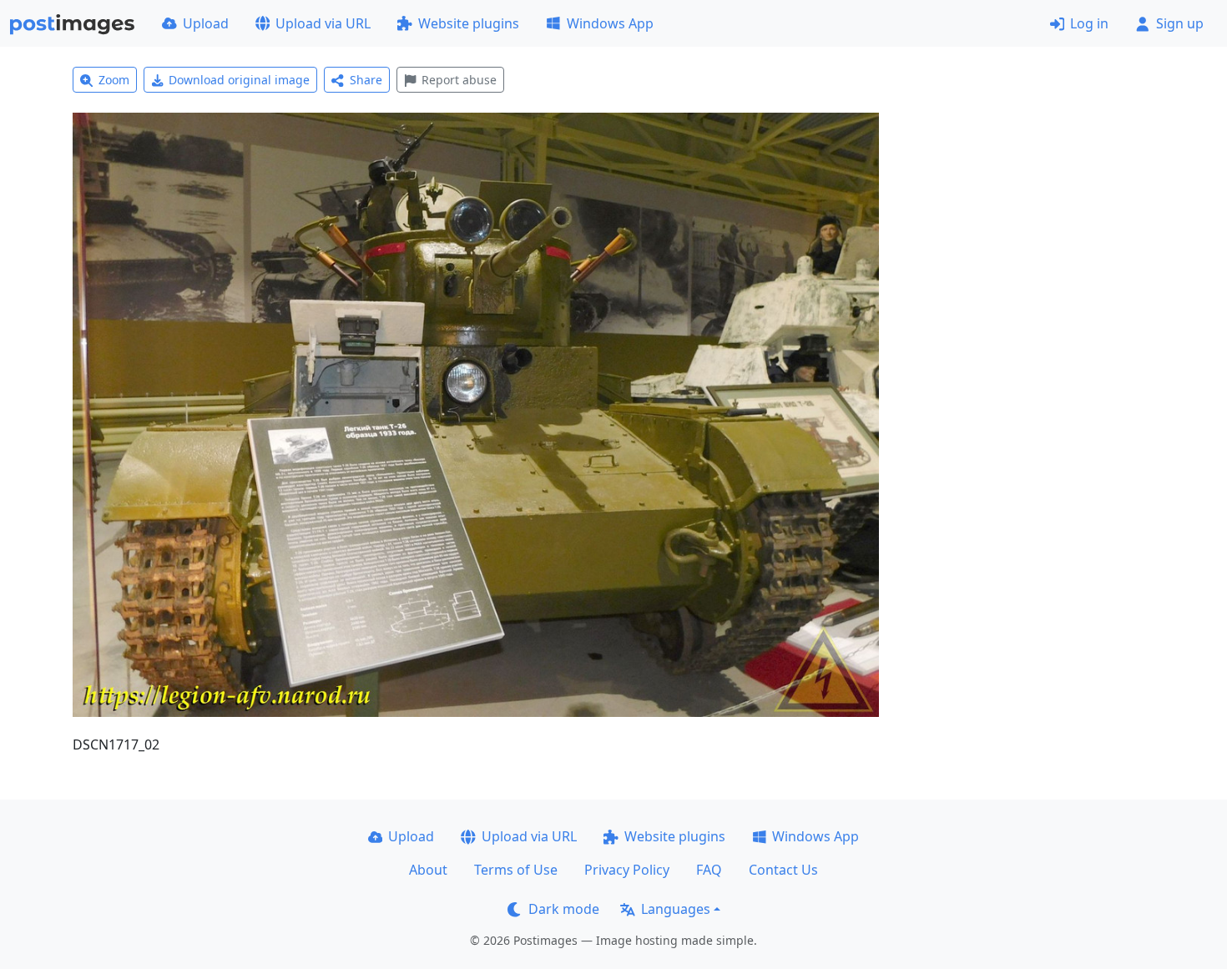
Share (366, 80)
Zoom (113, 80)
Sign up (1180, 23)
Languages (675, 909)
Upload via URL (323, 23)
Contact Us (783, 869)
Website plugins (468, 23)
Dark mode (563, 909)
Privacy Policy (626, 869)
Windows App (610, 23)
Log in (1089, 23)
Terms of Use (516, 869)
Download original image (239, 80)
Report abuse (459, 80)
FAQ (709, 869)
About (428, 869)
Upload (206, 23)
